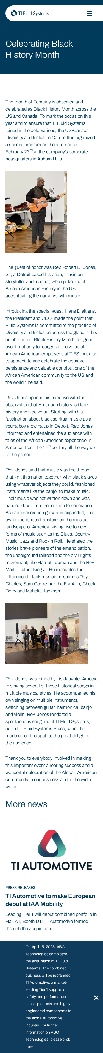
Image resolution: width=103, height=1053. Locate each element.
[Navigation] (89, 13)
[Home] (49, 13)
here (30, 1047)
